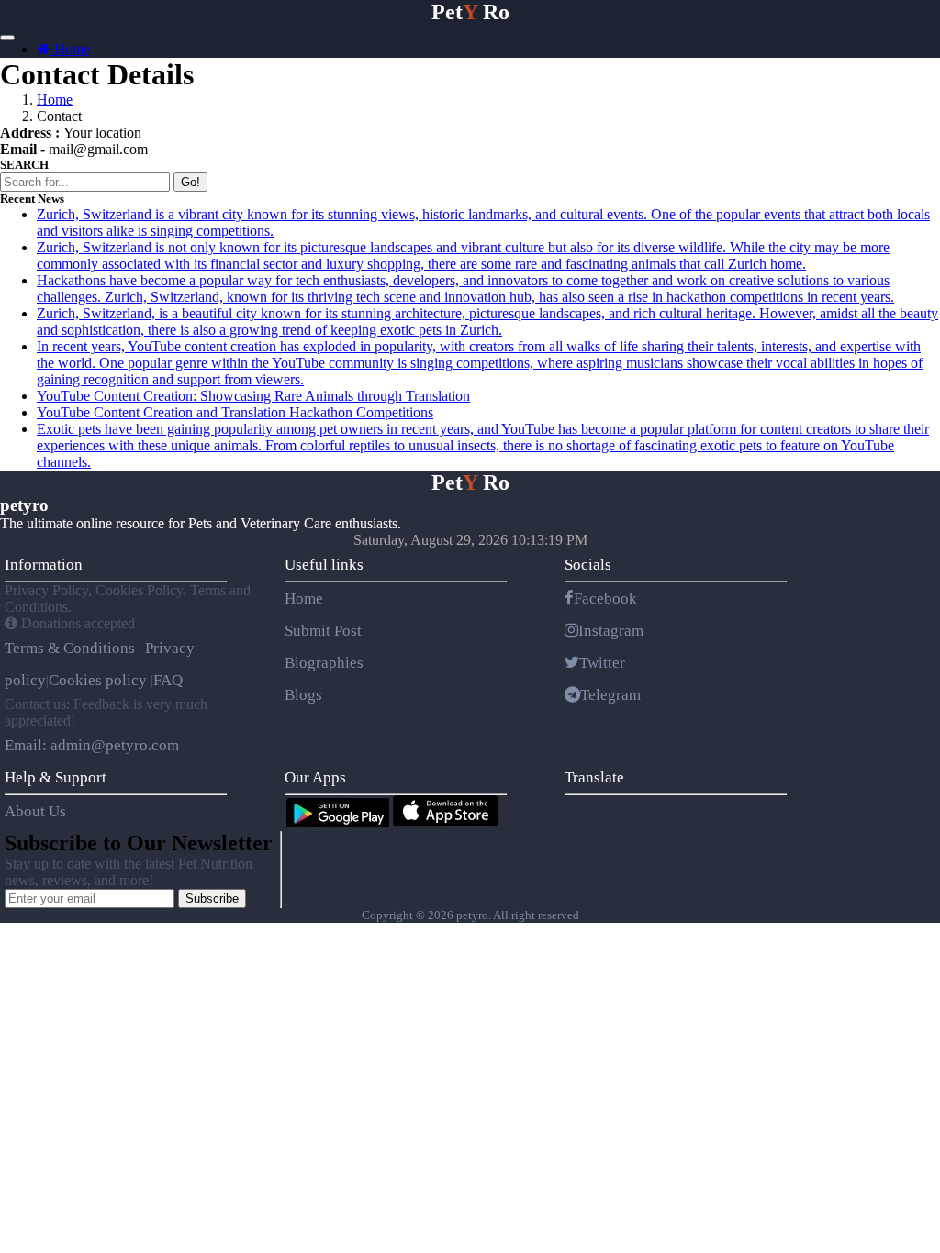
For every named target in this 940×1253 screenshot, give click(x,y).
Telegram (610, 695)
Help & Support (55, 777)
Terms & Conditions (72, 648)
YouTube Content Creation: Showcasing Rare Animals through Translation (253, 396)
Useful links (324, 564)
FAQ (168, 680)
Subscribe (212, 898)
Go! (190, 182)
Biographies (324, 662)
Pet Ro (470, 12)
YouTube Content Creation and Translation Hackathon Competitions (235, 412)
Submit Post (323, 630)
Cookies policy (98, 680)
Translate (594, 777)
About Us (35, 811)
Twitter (602, 662)
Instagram (610, 630)
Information (44, 564)
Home (70, 49)
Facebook (605, 598)
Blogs (303, 695)
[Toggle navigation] (7, 37)
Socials (588, 564)
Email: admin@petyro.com (92, 745)
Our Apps (315, 777)
